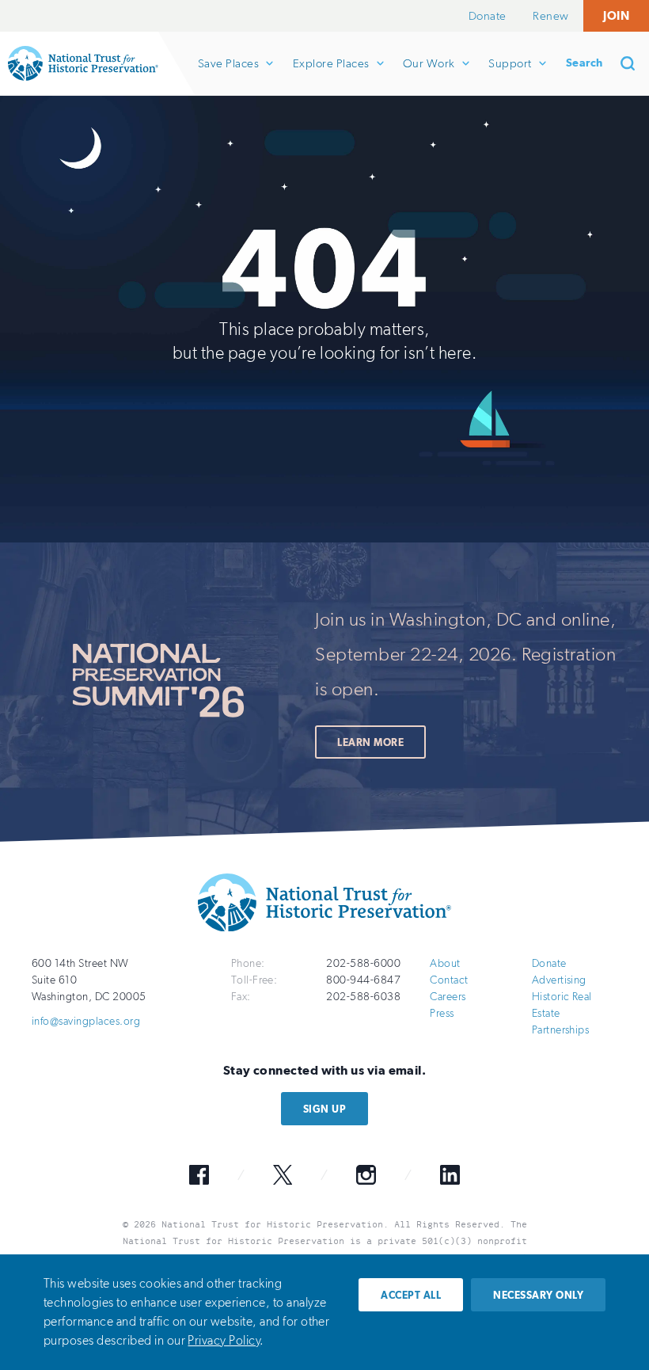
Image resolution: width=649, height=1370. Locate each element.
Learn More (370, 742)
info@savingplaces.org (86, 1021)
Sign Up (324, 1109)
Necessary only (538, 1295)
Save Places (228, 75)
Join (616, 15)
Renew (550, 16)
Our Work (428, 75)
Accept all (411, 1295)
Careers (447, 996)
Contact (449, 980)
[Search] (633, 63)
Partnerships (561, 1030)
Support (509, 75)
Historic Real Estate (562, 1005)
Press (442, 1013)
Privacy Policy (224, 1340)
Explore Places (331, 75)
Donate (488, 16)
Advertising (559, 980)
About (445, 963)
